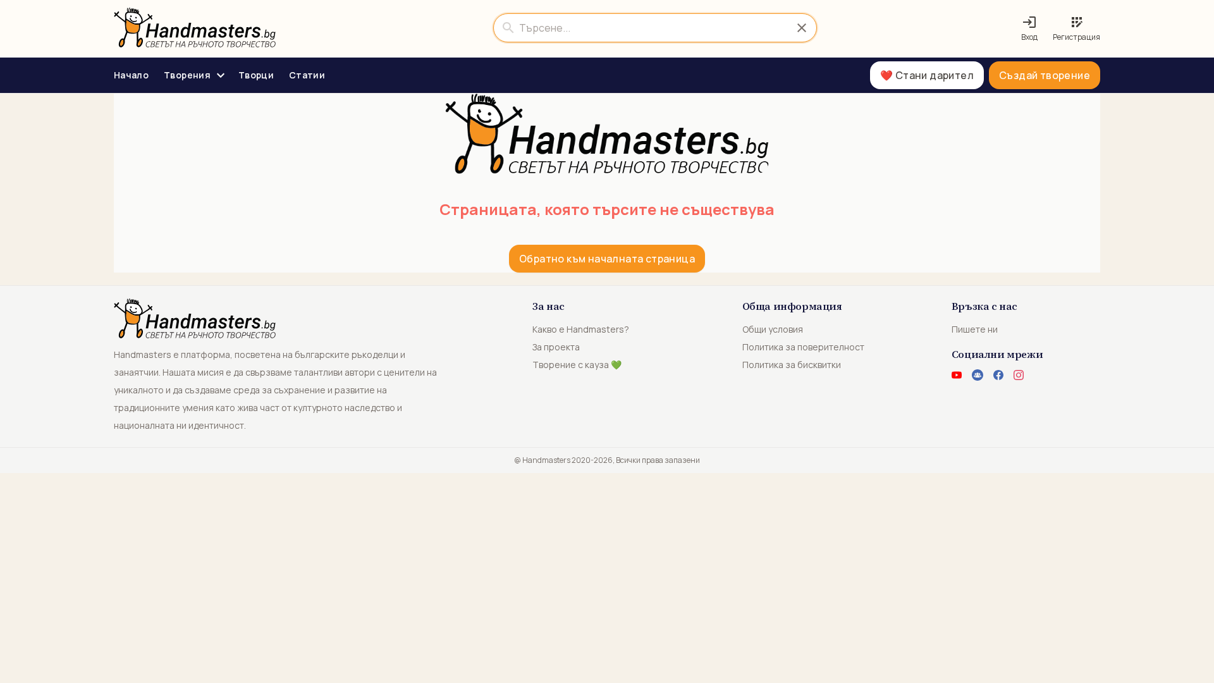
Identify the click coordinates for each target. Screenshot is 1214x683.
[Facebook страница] (998, 375)
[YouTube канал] (957, 375)
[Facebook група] (977, 375)
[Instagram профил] (1019, 375)
